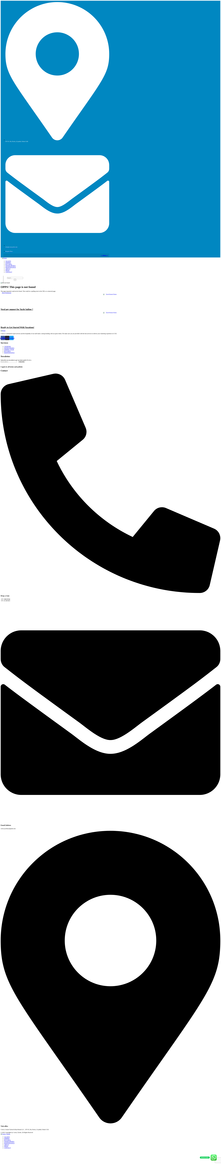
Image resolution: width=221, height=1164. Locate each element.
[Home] (4, 258)
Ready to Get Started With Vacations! (17, 327)
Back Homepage (6, 293)
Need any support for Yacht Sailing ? (17, 309)
